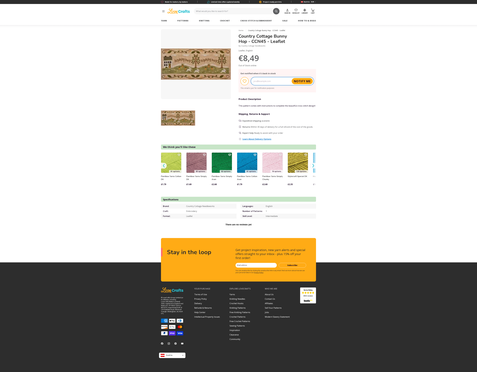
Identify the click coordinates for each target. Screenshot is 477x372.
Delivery (198, 303)
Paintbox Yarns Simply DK (196, 178)
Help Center (199, 312)
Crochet (225, 20)
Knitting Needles (237, 299)
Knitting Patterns (238, 307)
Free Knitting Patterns (240, 312)
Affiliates (269, 303)
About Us (269, 294)
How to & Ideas (307, 20)
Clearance (234, 334)
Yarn (164, 20)
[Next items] (313, 166)
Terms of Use (200, 294)
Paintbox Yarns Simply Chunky (272, 178)
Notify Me (302, 81)
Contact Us (270, 299)
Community (235, 339)
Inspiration (235, 330)
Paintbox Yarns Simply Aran (222, 178)
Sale (285, 20)
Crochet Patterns (237, 316)
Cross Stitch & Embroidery (256, 20)
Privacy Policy (258, 272)
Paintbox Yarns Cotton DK (171, 178)
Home (240, 30)
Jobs (267, 312)
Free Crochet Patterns (240, 321)
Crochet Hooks (236, 303)
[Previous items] (164, 166)
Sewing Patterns (237, 325)
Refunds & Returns (203, 307)
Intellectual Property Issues (207, 316)
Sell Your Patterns (273, 307)
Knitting (204, 20)
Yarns (232, 294)
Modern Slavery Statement (277, 316)
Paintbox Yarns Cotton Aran (247, 178)
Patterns (182, 20)
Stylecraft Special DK (297, 176)
